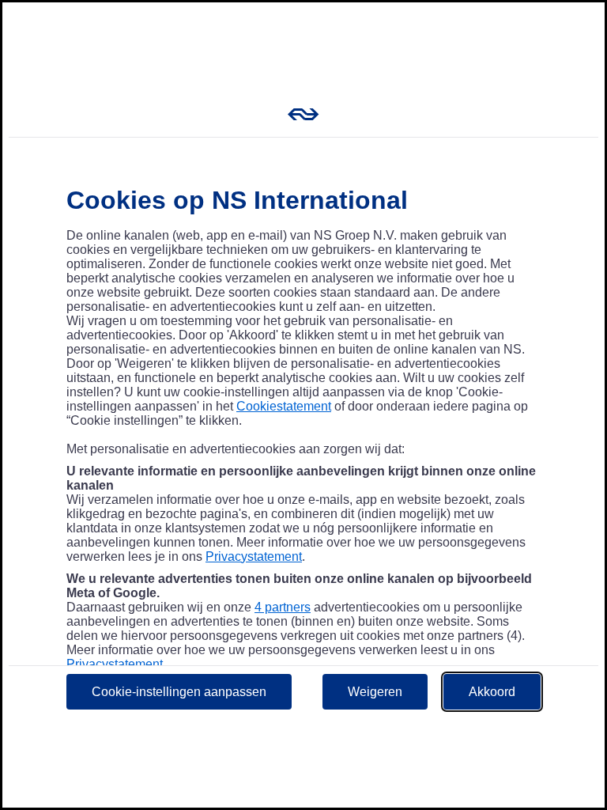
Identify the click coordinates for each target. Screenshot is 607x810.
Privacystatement (253, 556)
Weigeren (375, 691)
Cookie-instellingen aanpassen (179, 691)
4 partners (282, 607)
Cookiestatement (283, 406)
